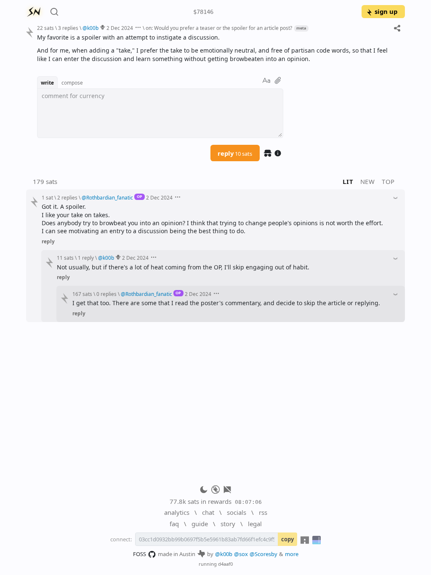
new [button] (367, 181)
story (228, 523)
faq (174, 523)
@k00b (223, 554)
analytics (176, 512)
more (291, 554)
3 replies (68, 27)
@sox (241, 554)
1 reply (86, 257)
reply (235, 153)
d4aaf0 (225, 564)
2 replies (67, 197)
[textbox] (218, 48)
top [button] (388, 181)
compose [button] (72, 82)
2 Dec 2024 (119, 27)
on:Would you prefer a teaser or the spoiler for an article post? (219, 27)
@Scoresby (263, 554)
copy (287, 539)
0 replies (106, 293)
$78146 (203, 11)
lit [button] (348, 181)
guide (200, 523)
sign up (386, 11)
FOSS (139, 554)
